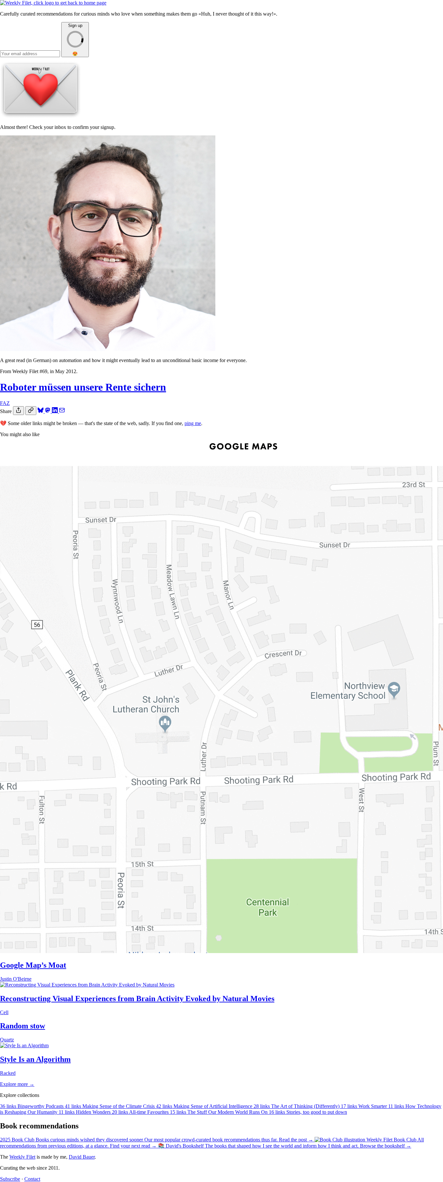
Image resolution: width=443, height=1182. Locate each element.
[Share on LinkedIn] (55, 411)
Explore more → (17, 1084)
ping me (193, 423)
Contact (32, 1179)
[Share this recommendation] (18, 410)
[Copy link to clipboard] (30, 410)
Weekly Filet (22, 1157)
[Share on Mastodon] (48, 411)
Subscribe (10, 1179)
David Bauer (82, 1157)
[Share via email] (62, 411)
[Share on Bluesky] (41, 411)
